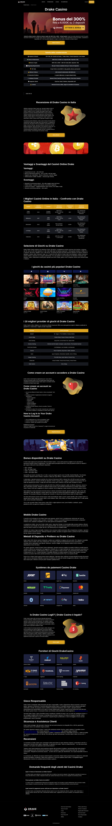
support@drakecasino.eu (81, 711)
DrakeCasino (26, 4)
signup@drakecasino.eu (55, 731)
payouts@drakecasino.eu (30, 732)
